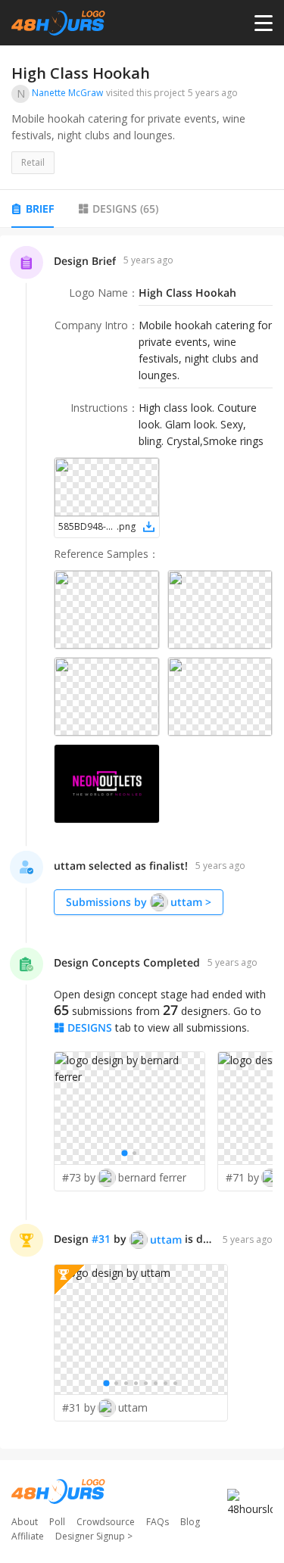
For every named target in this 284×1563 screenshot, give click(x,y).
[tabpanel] (142, 842)
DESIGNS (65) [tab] (125, 208)
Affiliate (27, 1536)
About (24, 1521)
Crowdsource (105, 1521)
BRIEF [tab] (40, 208)
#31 (101, 1238)
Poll (57, 1521)
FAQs (157, 1521)
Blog (190, 1521)
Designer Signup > (94, 1536)
